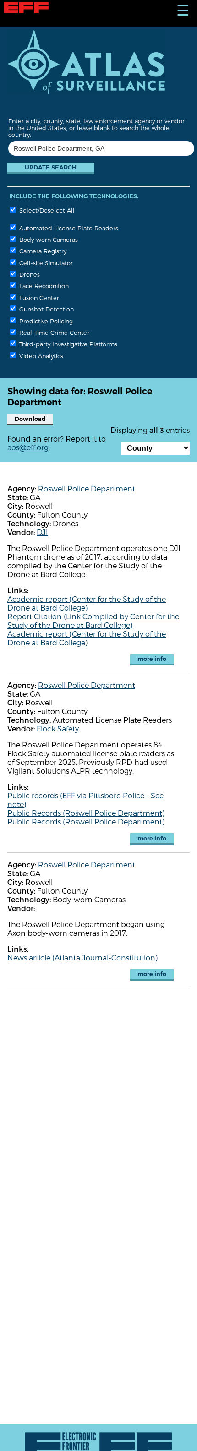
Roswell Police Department (86, 488)
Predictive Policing (45, 320)
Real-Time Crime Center (53, 332)
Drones (28, 274)
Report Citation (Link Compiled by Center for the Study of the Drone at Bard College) (93, 620)
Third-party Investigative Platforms (67, 343)
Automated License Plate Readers (67, 227)
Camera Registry (41, 250)
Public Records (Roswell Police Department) (85, 812)
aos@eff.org (28, 447)
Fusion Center (38, 297)
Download (30, 418)
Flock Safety (58, 728)
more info (151, 658)
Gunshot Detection (45, 308)
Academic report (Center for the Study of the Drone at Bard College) (86, 603)
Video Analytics (40, 355)
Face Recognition (43, 285)
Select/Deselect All (46, 210)
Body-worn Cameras (47, 239)
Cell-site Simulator (45, 262)
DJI (42, 532)
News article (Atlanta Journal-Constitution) (82, 957)
